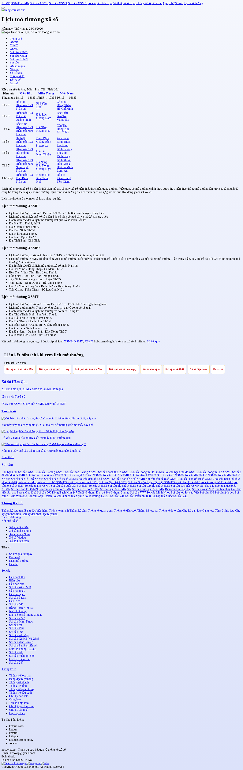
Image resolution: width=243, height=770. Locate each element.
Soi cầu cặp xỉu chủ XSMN (153, 485)
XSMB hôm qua (11, 389)
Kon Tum (42, 178)
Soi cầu (92, 3)
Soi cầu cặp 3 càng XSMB (81, 472)
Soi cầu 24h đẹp (224, 492)
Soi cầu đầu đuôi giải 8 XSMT (69, 485)
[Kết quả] (13, 10)
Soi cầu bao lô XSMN (24, 489)
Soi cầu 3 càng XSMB (51, 472)
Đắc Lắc (41, 114)
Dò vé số (156, 3)
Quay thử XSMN (33, 403)
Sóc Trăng (63, 132)
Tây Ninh (62, 145)
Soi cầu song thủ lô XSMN (55, 489)
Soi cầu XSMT (58, 3)
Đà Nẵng (41, 127)
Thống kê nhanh (59, 510)
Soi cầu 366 (207, 492)
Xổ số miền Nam (19, 534)
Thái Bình (22, 178)
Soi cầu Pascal (15, 492)
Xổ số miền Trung (20, 530)
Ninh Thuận (43, 154)
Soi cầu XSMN (77, 3)
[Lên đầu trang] (3, 7)
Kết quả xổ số (10, 520)
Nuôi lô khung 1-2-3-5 (96, 495)
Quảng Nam (43, 118)
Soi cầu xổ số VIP (203, 489)
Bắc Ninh (21, 123)
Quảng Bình (43, 141)
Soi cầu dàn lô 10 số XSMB (61, 478)
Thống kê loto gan (13, 510)
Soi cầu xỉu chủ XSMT (51, 482)
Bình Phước (64, 160)
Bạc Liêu (62, 112)
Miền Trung (46, 93)
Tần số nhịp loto (224, 510)
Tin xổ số (9, 411)
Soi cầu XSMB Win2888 (24, 638)
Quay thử (168, 3)
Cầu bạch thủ (9, 472)
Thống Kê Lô (12, 503)
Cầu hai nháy (222, 489)
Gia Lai (40, 151)
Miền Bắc (26, 93)
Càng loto (208, 510)
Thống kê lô (143, 3)
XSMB (6, 3)
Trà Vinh (62, 152)
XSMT (15, 3)
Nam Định (22, 167)
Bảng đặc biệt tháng (36, 510)
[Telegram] (34, 763)
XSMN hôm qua (32, 389)
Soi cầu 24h (117, 495)
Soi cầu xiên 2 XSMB (116, 475)
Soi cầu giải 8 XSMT (37, 485)
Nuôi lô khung (86, 492)
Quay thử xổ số (13, 396)
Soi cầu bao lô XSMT (186, 482)
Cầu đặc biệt (183, 489)
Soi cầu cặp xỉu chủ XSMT (81, 482)
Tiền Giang (63, 181)
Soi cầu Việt (191, 492)
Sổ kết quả (129, 3)
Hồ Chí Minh (65, 108)
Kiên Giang (64, 178)
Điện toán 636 (24, 130)
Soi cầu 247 (180, 495)
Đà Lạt (61, 174)
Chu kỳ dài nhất (31, 514)
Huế (38, 107)
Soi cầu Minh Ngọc (158, 492)
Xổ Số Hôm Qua (15, 382)
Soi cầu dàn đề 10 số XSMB (196, 478)
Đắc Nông (42, 165)
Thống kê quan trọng (100, 510)
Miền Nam (66, 93)
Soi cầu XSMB (39, 3)
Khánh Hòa (43, 130)
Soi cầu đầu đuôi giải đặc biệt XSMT (150, 482)
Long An (62, 170)
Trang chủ (16, 38)
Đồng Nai (63, 129)
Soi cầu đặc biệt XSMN (185, 485)
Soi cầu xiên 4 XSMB (170, 475)
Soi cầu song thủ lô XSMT (216, 482)
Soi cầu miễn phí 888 (138, 495)
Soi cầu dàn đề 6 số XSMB (128, 478)
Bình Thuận (64, 141)
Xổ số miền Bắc (18, 527)
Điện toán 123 (24, 105)
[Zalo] (45, 763)
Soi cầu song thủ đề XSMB (214, 472)
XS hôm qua (104, 3)
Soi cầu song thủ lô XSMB (147, 472)
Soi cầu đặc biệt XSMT (113, 482)
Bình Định (42, 138)
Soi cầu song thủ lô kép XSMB (83, 475)
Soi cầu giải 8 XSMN (113, 489)
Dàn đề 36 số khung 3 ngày (112, 492)
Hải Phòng (22, 152)
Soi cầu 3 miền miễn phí (67, 495)
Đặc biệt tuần (50, 514)
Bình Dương (64, 149)
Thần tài (21, 108)
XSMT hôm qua (53, 389)
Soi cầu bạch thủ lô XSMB (114, 472)
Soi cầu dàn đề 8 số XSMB (162, 478)
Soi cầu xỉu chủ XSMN (122, 485)
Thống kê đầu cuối (125, 510)
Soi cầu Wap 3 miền (40, 495)
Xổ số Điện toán (19, 541)
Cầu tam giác (17, 594)
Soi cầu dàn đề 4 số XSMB (95, 478)
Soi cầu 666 (44, 492)
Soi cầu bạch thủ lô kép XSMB (44, 475)
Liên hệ (13, 564)
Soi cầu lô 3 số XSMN (85, 489)
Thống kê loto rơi (147, 510)
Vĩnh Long (63, 156)
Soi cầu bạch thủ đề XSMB (181, 472)
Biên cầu (170, 489)
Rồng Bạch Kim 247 (64, 492)
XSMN (24, 3)
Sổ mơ (179, 3)
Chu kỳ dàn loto (192, 510)
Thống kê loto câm (170, 510)
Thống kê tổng (78, 510)
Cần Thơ (62, 125)
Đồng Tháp (64, 105)
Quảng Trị (42, 145)
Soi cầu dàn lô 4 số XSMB (201, 475)
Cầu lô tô (30, 492)
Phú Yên (41, 103)
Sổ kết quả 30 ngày (20, 553)
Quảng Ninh (23, 119)
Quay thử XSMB (12, 403)
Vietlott (117, 3)
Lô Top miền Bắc (162, 495)
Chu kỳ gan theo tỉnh (21, 706)
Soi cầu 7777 (138, 492)
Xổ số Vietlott (17, 537)
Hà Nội (20, 101)
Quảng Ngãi (43, 168)
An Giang (63, 138)
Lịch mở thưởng (193, 3)
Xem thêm (8, 457)
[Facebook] (14, 763)
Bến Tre (61, 116)
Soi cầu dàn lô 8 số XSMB (27, 478)
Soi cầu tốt (177, 492)
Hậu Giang (63, 163)
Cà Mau (61, 101)
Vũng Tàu (63, 119)
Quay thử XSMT (55, 403)
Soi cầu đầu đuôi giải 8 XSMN (145, 489)
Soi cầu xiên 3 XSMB (143, 475)
